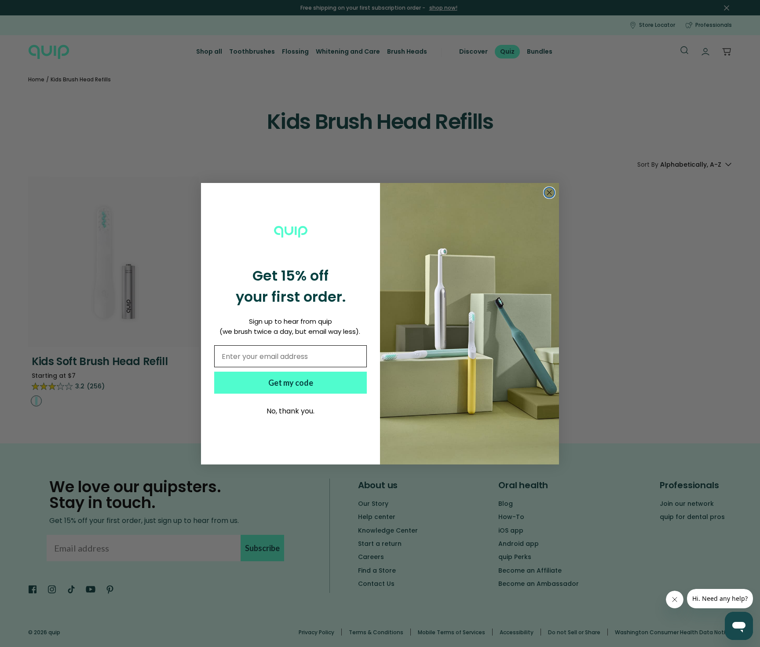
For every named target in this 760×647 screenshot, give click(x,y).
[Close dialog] (549, 192)
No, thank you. (290, 411)
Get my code (290, 382)
